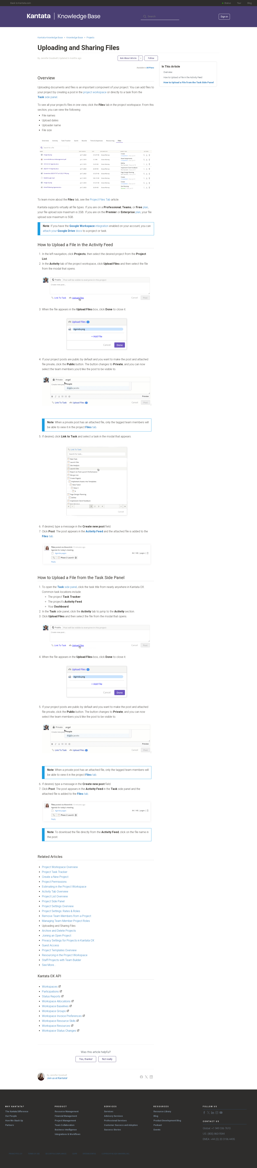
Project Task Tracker (54, 872)
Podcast (158, 1125)
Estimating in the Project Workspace (64, 886)
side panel (47, 97)
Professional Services (115, 1120)
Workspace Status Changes (59, 1030)
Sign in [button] (224, 16)
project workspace (94, 92)
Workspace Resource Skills (59, 1021)
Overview (167, 72)
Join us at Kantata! (57, 1078)
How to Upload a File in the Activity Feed (182, 77)
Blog (249, 3)
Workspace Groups (54, 1011)
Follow (151, 58)
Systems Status (89, 1154)
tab (90, 427)
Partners (9, 1125)
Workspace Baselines (55, 1006)
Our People (11, 1116)
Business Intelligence (66, 1129)
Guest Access (50, 945)
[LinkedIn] (151, 1076)
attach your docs (62, 231)
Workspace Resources (56, 1025)
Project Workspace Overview (60, 867)
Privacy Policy (15, 1154)
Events (157, 1129)
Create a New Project (55, 876)
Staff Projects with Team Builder (61, 960)
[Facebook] (141, 1076)
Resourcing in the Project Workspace (64, 955)
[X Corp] (146, 1076)
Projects (90, 37)
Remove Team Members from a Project (66, 916)
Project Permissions (54, 881)
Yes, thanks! (85, 1059)
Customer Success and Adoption (121, 1125)
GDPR (74, 1154)
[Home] (64, 16)
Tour (239, 3)
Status (227, 3)
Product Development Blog (167, 1120)
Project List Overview (55, 896)
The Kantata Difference (16, 1111)
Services (108, 1111)
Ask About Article (128, 58)
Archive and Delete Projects (59, 930)
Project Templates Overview (59, 950)
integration (88, 226)
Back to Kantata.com (20, 3)
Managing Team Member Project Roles (66, 921)
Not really (107, 1059)
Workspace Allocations (56, 1001)
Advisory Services (113, 1116)
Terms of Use (34, 1154)
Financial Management (66, 1116)
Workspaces (50, 986)
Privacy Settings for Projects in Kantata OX (68, 940)
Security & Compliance (55, 1154)
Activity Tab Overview (55, 891)
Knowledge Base (74, 37)
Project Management (65, 1120)
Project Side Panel (53, 901)
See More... (49, 965)
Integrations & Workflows (67, 1134)
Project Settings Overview (58, 906)
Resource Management (66, 1111)
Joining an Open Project (56, 935)
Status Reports (51, 996)
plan (145, 207)
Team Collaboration (64, 1125)
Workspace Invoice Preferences (62, 1016)
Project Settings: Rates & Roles (61, 911)
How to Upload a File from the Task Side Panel (188, 82)
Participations (50, 991)
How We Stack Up (14, 1120)
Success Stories (112, 1129)
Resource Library (162, 1111)
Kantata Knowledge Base (50, 37)
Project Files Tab (100, 199)
